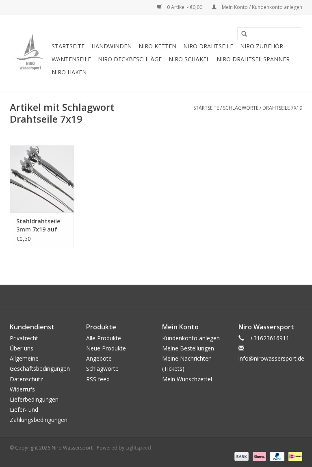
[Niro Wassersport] (29, 53)
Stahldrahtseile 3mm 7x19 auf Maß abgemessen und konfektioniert (41, 225)
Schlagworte (240, 107)
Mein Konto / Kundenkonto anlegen (261, 7)
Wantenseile (71, 59)
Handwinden (111, 46)
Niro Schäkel (189, 59)
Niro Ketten (157, 46)
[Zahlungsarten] (241, 455)
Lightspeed (138, 447)
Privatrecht (24, 338)
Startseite (68, 46)
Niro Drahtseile (208, 46)
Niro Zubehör (261, 46)
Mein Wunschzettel (187, 379)
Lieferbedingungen (34, 399)
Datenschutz (26, 379)
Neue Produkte (106, 348)
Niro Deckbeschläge (130, 59)
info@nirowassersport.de (271, 358)
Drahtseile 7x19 (282, 107)
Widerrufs (22, 389)
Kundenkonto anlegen (191, 338)
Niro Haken (69, 72)
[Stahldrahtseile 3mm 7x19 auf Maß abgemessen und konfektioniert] (42, 178)
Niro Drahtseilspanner (253, 59)
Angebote (99, 358)
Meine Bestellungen (188, 348)
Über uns (21, 348)
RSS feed (98, 379)
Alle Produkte (103, 338)
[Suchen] (241, 34)
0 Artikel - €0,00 (185, 7)
